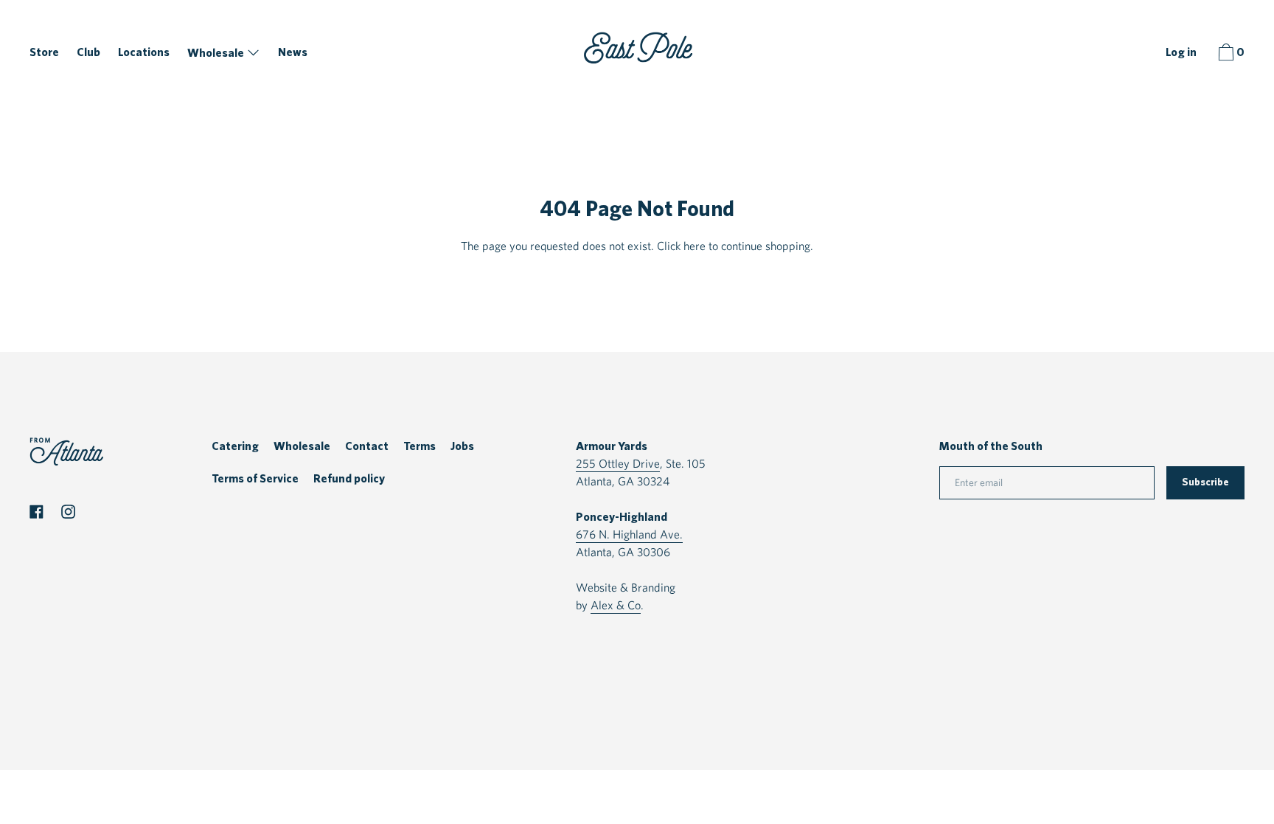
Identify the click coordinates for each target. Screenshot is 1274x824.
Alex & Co (616, 605)
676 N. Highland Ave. (629, 534)
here (694, 246)
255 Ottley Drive (618, 463)
